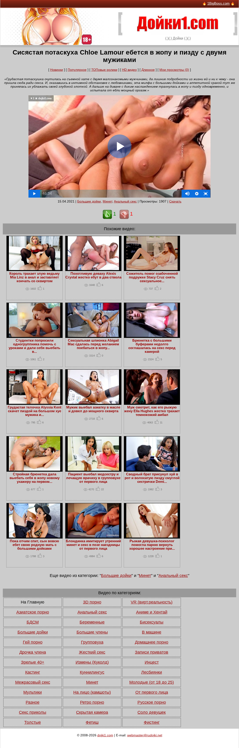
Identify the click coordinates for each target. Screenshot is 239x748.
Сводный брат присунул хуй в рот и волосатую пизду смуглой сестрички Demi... (152, 478)
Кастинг (32, 672)
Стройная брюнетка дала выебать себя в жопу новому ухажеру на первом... (35, 478)
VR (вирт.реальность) (151, 602)
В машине (151, 632)
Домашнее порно (151, 642)
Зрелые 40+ (32, 662)
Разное (32, 702)
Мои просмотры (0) (174, 70)
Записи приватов (151, 652)
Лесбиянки (151, 672)
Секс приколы (32, 712)
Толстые (32, 722)
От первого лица (151, 692)
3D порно (92, 602)
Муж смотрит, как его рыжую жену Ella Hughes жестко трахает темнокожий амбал (152, 411)
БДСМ (33, 622)
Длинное (148, 70)
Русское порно (151, 702)
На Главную (32, 602)
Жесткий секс (92, 652)
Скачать (175, 201)
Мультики (32, 692)
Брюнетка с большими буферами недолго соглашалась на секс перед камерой (152, 346)
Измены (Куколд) (92, 662)
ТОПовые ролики (104, 70)
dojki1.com (105, 735)
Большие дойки (89, 201)
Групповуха (92, 642)
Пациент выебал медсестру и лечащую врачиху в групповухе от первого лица (93, 478)
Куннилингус (92, 672)
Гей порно (32, 642)
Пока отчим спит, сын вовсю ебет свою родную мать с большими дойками (34, 544)
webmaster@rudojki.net (144, 735)
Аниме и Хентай (151, 612)
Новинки (56, 70)
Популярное (77, 70)
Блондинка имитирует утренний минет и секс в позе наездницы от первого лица (93, 544)
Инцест (152, 662)
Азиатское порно (32, 612)
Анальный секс (125, 201)
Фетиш (92, 722)
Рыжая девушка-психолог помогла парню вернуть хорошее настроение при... (152, 544)
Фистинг (152, 722)
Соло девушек (151, 712)
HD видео (129, 70)
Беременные (92, 622)
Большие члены (92, 632)
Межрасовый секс (32, 682)
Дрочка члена (32, 652)
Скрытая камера (92, 712)
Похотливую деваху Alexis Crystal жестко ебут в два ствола (93, 275)
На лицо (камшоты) (92, 692)
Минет (107, 201)
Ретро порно (92, 702)
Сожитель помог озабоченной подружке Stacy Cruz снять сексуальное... (152, 277)
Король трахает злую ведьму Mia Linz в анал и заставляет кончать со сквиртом (34, 277)
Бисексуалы (151, 622)
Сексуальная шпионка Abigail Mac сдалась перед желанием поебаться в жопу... (93, 344)
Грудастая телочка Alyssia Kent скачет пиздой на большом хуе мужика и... (34, 411)
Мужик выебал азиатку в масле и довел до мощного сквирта (93, 409)
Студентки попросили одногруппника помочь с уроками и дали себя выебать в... (34, 346)
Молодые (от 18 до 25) (151, 682)
